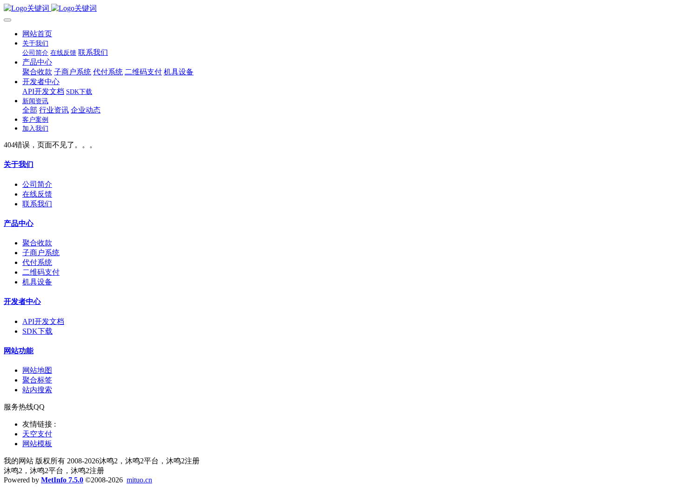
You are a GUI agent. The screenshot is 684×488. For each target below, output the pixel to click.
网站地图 (37, 370)
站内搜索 (37, 390)
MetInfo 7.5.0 (62, 480)
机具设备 (37, 282)
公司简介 (37, 184)
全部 (29, 110)
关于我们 (19, 164)
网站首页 (37, 34)
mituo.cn (139, 480)
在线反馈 (37, 194)
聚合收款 (37, 243)
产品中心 (19, 223)
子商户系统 (41, 253)
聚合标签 (37, 380)
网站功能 (19, 351)
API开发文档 (43, 321)
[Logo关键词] (342, 8)
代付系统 (37, 262)
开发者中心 (22, 301)
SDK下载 (37, 331)
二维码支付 (41, 272)
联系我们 (37, 204)
